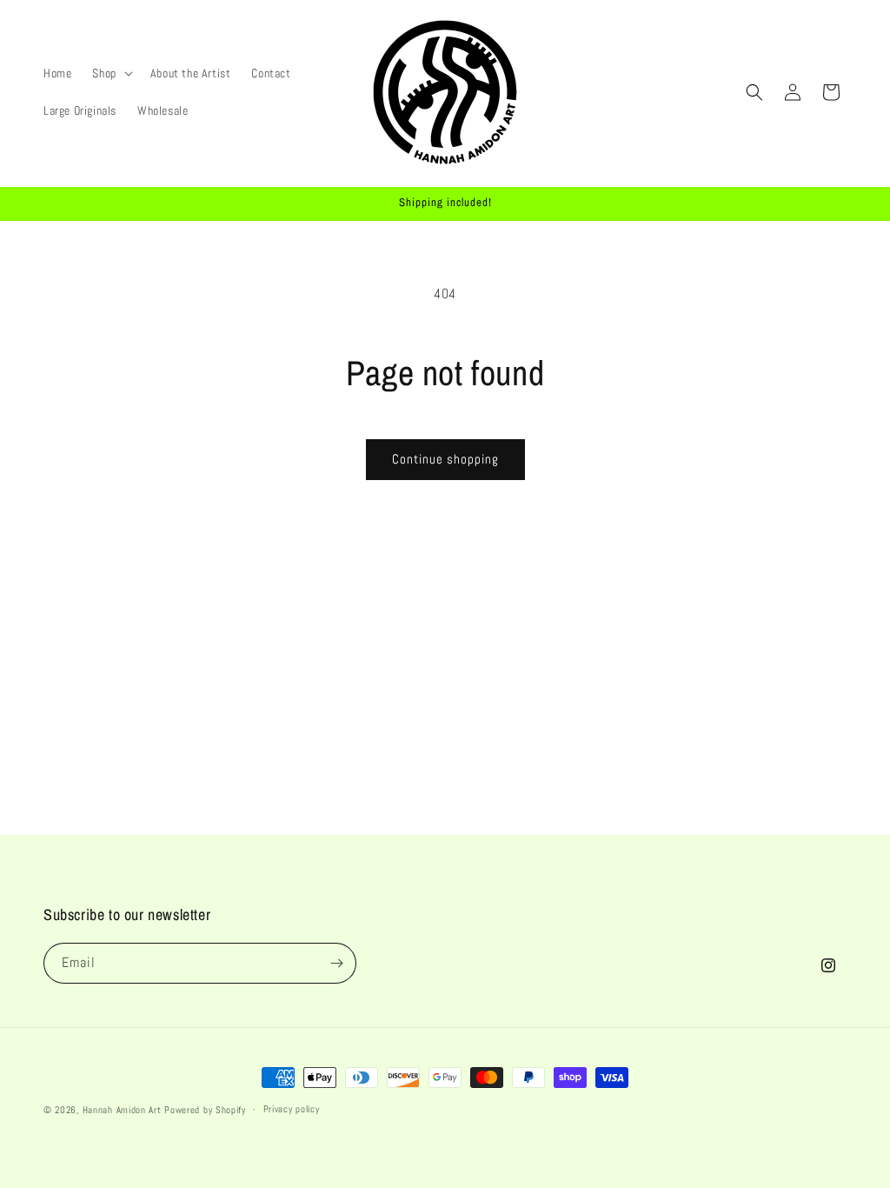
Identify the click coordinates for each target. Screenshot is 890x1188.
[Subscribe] (336, 963)
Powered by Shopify (205, 1110)
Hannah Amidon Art (122, 1110)
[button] (110, 73)
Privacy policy (291, 1109)
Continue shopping (445, 459)
